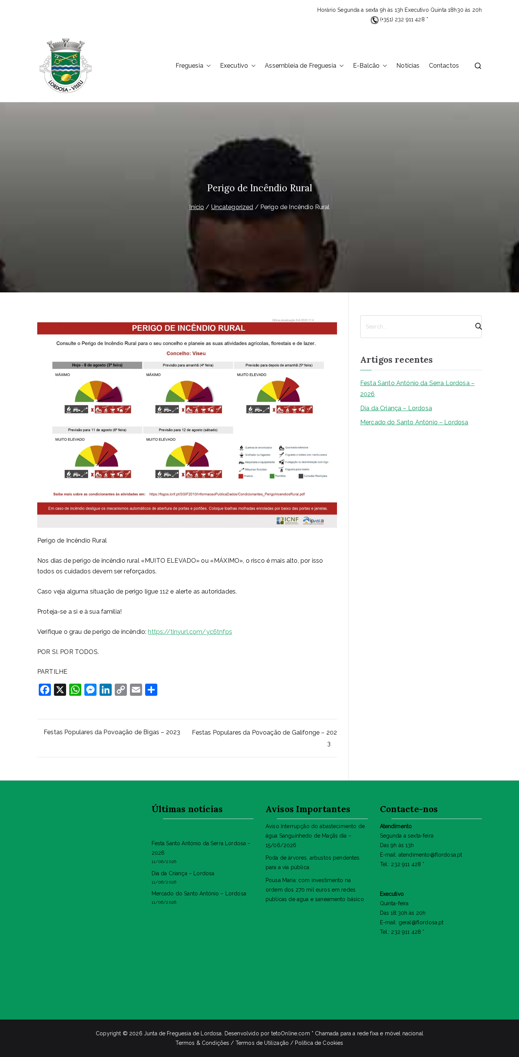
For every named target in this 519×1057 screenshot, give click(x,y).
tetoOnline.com (290, 1033)
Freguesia (189, 65)
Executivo (234, 65)
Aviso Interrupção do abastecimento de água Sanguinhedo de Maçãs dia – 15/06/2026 (315, 835)
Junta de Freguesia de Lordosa (183, 1033)
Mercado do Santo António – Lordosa (414, 422)
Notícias (407, 65)
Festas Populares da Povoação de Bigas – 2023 (112, 732)
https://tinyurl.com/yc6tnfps (190, 631)
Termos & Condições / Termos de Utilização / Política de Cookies (259, 1043)
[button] (207, 65)
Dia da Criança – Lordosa (396, 408)
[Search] (475, 326)
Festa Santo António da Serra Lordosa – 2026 (417, 388)
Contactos (444, 65)
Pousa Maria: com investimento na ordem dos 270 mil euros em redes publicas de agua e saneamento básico (315, 889)
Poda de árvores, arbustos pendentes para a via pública (313, 862)
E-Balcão (366, 65)
